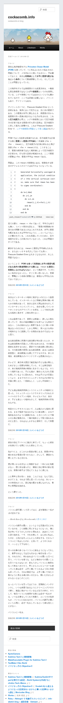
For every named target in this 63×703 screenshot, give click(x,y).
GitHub (39, 217)
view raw (49, 217)
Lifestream (31, 47)
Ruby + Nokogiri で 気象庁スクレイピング (26, 698)
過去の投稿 (15, 628)
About (20, 47)
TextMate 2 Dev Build (17, 663)
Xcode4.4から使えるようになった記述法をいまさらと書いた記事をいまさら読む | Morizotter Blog (31, 689)
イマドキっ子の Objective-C (20, 666)
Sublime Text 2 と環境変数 (20, 656)
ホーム (11, 47)
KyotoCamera (14, 653)
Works (42, 47)
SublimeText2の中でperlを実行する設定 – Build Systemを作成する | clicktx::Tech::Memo (30, 679)
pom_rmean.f (15, 217)
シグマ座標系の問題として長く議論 (32, 128)
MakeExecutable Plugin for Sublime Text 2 (27, 659)
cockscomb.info (21, 16)
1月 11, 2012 (41, 519)
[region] (31, 192)
